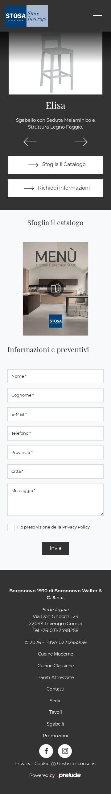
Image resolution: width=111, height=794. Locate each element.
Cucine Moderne (55, 654)
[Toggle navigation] (97, 16)
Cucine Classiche (56, 666)
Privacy (22, 763)
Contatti (55, 689)
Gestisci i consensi (77, 763)
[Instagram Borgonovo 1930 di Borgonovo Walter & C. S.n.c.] (65, 751)
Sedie (55, 701)
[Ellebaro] (81, 142)
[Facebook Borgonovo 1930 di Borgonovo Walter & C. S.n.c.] (46, 751)
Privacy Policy (76, 526)
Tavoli (55, 712)
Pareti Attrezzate (55, 677)
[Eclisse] (29, 142)
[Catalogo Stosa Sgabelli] (55, 288)
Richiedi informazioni (63, 188)
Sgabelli (55, 724)
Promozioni (55, 736)
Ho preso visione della (53, 526)
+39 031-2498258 (59, 630)
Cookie (42, 763)
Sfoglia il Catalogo (63, 164)
